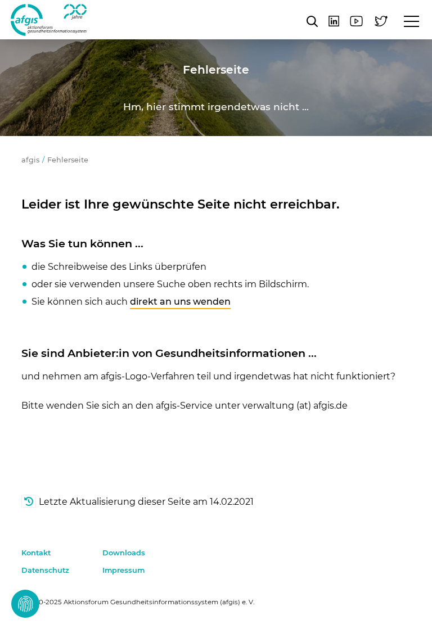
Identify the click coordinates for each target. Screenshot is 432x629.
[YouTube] (356, 21)
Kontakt (36, 553)
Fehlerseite (67, 160)
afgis (49, 20)
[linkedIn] (334, 21)
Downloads (123, 553)
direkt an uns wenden (180, 301)
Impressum (123, 570)
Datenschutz (45, 570)
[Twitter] (381, 21)
